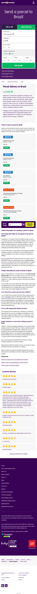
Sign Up (3, 477)
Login (2, 480)
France (23, 559)
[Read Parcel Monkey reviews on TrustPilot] (6, 535)
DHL (17, 524)
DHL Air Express (5, 258)
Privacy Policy (21, 577)
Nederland (4, 561)
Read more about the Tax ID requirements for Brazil (14, 359)
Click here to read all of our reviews (18, 454)
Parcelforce (9, 297)
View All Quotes (29, 224)
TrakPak (17, 289)
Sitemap (20, 579)
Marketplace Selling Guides (8, 501)
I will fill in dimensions (8, 51)
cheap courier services (6, 518)
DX (26, 524)
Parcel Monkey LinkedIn (6, 585)
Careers (3, 579)
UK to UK (9, 27)
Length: (5, 57)
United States (23, 561)
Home (2, 465)
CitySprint (30, 524)
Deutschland (10, 559)
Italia (28, 559)
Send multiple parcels (7, 76)
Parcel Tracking (5, 483)
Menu (33, 3)
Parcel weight (6, 45)
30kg (32, 316)
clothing (19, 313)
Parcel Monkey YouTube (2, 585)
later (6, 53)
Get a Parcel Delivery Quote (8, 468)
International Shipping (7, 492)
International (26, 27)
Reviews (3, 489)
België (2, 559)
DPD (2, 274)
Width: (16, 57)
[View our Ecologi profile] (8, 544)
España (17, 559)
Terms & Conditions (5, 577)
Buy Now (6, 147)
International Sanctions (7, 506)
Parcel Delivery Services (7, 498)
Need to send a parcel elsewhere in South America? (14, 362)
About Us (3, 471)
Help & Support (5, 474)
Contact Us (4, 486)
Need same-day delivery (8, 71)
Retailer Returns (5, 503)
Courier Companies (6, 495)
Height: (27, 57)
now (12, 53)
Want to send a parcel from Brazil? (10, 365)
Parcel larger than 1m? (7, 74)
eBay (9, 315)
